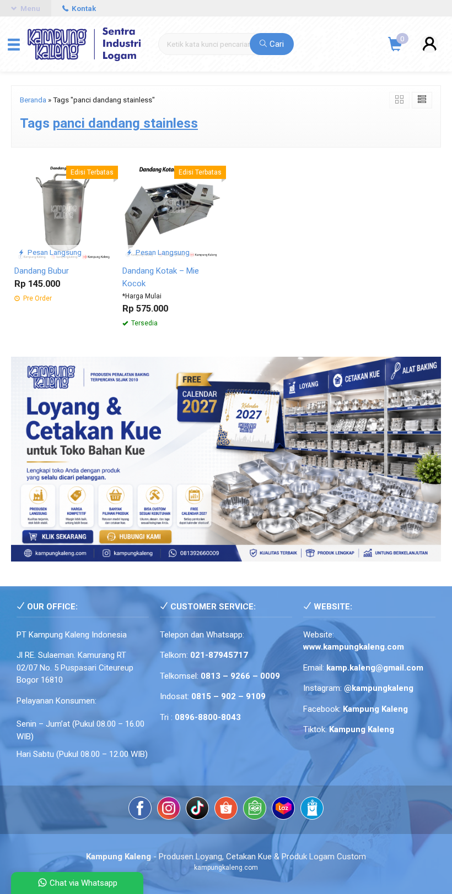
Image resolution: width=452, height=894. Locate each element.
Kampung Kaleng (361, 729)
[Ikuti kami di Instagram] (168, 810)
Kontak (83, 8)
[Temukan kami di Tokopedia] (254, 810)
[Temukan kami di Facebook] (140, 810)
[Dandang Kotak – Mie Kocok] (172, 209)
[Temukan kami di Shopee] (226, 810)
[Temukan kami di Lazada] (283, 810)
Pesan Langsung (54, 252)
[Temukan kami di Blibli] (312, 810)
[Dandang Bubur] (64, 209)
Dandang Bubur (41, 271)
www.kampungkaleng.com (353, 647)
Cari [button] (275, 44)
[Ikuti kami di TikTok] (197, 810)
